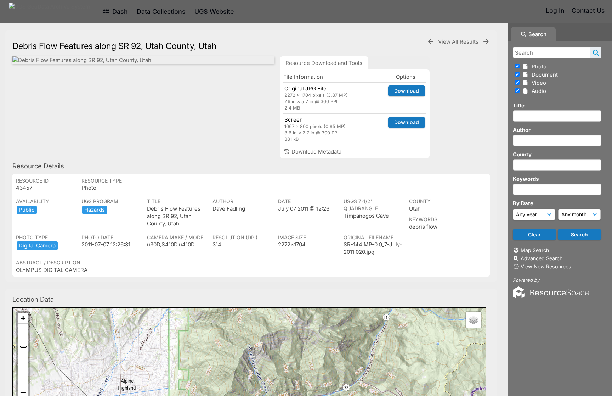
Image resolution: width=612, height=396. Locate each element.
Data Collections (161, 11)
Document (543, 74)
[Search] (595, 52)
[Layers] (473, 320)
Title (519, 105)
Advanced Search (541, 258)
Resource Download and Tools (323, 63)
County (522, 154)
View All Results (459, 41)
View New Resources (546, 266)
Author (522, 130)
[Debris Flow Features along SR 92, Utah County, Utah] (143, 60)
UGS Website (214, 11)
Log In (555, 10)
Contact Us (588, 10)
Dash (119, 11)
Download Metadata (315, 151)
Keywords (526, 178)
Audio (537, 91)
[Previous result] (431, 42)
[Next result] (486, 42)
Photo (537, 66)
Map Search (535, 250)
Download (406, 91)
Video (537, 82)
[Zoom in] (23, 318)
